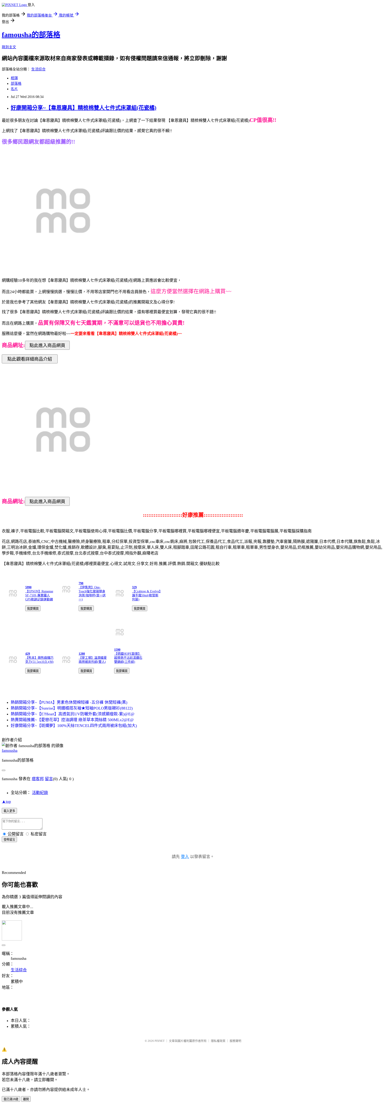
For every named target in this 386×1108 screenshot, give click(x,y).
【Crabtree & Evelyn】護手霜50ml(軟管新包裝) (146, 595)
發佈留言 (9, 839)
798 (81, 583)
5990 (28, 587)
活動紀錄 (40, 792)
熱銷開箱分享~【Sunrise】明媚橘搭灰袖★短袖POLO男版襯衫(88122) (72, 708)
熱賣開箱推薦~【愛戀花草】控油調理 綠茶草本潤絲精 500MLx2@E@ (72, 720)
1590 (117, 649)
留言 (49, 779)
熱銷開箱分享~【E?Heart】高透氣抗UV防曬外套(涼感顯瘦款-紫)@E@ (72, 714)
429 (27, 653)
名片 (14, 89)
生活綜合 (38, 69)
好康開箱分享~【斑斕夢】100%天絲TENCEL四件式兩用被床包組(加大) (74, 725)
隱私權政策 (218, 1040)
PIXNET (160, 1040)
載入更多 (9, 811)
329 (134, 587)
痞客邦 (38, 779)
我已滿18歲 (11, 1099)
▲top (6, 801)
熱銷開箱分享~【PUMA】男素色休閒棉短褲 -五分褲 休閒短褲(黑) (69, 702)
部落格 (16, 83)
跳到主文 (9, 47)
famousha (9, 750)
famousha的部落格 (31, 35)
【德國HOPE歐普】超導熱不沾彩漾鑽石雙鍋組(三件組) (128, 657)
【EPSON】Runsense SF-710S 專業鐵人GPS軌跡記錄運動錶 (39, 595)
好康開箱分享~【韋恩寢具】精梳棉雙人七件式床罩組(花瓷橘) (83, 108)
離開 (26, 1099)
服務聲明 (235, 1040)
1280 (82, 653)
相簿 (14, 78)
